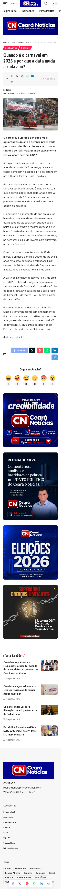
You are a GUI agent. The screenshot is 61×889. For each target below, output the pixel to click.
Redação (7, 90)
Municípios (40, 877)
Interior (9, 877)
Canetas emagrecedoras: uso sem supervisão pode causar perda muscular (19, 690)
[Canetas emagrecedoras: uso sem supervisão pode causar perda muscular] (49, 689)
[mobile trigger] (6, 3)
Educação (35, 868)
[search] (45, 3)
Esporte (28, 873)
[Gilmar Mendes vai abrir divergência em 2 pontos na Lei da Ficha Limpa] (49, 710)
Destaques (11, 48)
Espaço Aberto (12, 873)
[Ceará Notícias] (30, 3)
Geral (52, 873)
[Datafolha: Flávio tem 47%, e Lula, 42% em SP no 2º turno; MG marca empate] (49, 730)
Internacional (24, 877)
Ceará (8, 868)
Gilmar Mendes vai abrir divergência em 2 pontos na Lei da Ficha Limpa (20, 710)
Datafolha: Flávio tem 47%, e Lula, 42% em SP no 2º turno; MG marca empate (19, 731)
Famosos (40, 873)
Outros (25, 48)
